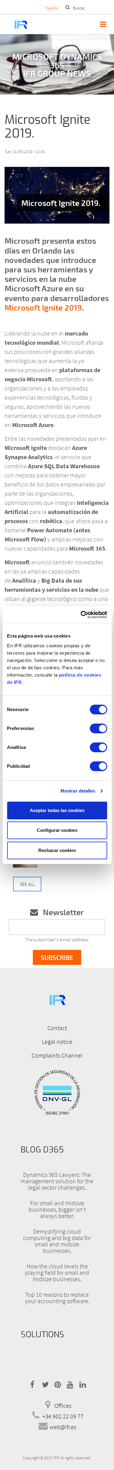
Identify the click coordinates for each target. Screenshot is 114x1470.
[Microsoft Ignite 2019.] (57, 195)
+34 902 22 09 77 (63, 1416)
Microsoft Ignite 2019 (43, 307)
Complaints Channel (57, 1055)
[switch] (98, 728)
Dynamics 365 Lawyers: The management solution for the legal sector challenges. (57, 1181)
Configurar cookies (57, 830)
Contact (57, 1028)
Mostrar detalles (77, 790)
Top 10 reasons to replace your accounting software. (57, 1297)
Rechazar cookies (57, 850)
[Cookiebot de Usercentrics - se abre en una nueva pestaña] (81, 615)
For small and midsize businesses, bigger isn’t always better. (57, 1209)
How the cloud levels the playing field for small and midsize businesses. (57, 1272)
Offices (62, 1405)
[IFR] (57, 999)
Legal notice (57, 1041)
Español (52, 8)
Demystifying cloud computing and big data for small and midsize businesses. (57, 1241)
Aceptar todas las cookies (57, 810)
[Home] (14, 24)
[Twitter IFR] (44, 1383)
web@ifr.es (63, 1427)
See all (27, 884)
